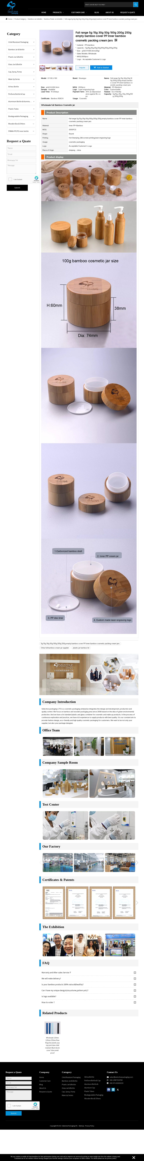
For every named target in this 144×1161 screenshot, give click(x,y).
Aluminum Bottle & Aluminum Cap (21, 101)
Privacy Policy (89, 1126)
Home (41, 1077)
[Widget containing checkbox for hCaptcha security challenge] (24, 179)
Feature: (107, 92)
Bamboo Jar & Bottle (16, 49)
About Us (42, 1088)
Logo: (75, 89)
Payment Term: (78, 92)
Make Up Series (14, 79)
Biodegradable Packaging (18, 116)
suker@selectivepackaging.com (121, 1077)
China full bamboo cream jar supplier (55, 648)
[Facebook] (108, 1089)
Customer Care (45, 1081)
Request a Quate (45, 1092)
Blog (41, 1084)
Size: (43, 87)
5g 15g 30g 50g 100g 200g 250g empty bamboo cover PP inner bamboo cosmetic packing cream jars (80, 643)
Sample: (44, 89)
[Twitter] (117, 1089)
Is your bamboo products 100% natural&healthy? (62, 984)
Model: (43, 78)
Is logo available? (49, 996)
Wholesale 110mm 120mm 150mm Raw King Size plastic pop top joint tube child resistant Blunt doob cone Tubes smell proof (52, 1045)
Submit (17, 188)
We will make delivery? (51, 978)
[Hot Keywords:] (135, 4)
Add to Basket (103, 67)
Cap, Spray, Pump (15, 72)
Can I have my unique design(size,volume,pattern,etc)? (65, 990)
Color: (106, 89)
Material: (107, 87)
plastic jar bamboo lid (81, 648)
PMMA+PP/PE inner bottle (18, 131)
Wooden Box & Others (16, 124)
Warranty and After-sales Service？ (56, 972)
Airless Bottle (13, 86)
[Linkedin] (113, 1089)
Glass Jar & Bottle (15, 64)
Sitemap (81, 1126)
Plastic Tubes (13, 109)
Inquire (82, 67)
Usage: (75, 98)
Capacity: (107, 94)
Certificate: (45, 98)
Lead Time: (45, 92)
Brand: (75, 78)
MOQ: (75, 87)
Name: (106, 78)
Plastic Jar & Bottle (15, 57)
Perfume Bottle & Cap (16, 94)
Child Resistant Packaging (18, 42)
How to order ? (48, 1002)
